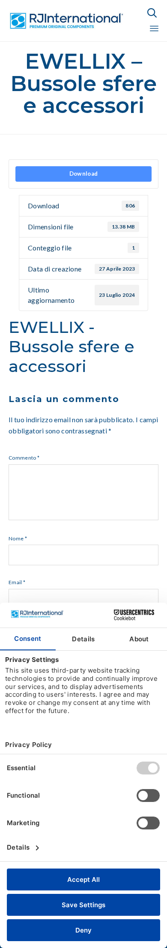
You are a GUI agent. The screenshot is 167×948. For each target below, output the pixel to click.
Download (83, 173)
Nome (18, 538)
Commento (24, 457)
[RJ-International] (66, 20)
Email (17, 582)
